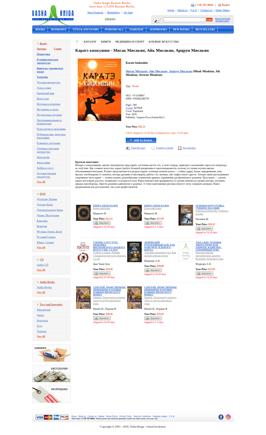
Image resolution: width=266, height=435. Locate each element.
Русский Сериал (46, 236)
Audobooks (158, 29)
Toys (39, 325)
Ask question (189, 147)
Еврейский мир (45, 93)
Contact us (206, 10)
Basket (226, 4)
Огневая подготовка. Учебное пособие (210, 206)
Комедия (42, 226)
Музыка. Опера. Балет (49, 231)
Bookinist (58, 29)
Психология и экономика (51, 128)
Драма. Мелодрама (48, 215)
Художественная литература (46, 175)
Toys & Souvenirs (86, 29)
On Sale (128, 12)
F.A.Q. (194, 10)
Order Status (223, 10)
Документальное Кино (50, 209)
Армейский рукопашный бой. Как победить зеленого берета (159, 246)
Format (129, 108)
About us (182, 10)
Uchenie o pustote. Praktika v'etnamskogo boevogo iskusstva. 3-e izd (109, 255)
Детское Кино (45, 204)
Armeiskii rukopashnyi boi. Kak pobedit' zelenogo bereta (160, 254)
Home (170, 10)
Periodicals (114, 29)
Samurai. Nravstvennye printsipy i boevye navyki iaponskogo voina (109, 300)
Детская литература (48, 82)
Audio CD (42, 264)
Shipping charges (160, 416)
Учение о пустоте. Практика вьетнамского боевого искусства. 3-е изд (109, 246)
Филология (43, 157)
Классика (42, 220)
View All (41, 182)
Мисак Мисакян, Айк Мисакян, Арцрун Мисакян (159, 71)
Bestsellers (113, 12)
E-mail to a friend (164, 147)
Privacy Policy (125, 416)
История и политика (48, 104)
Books (40, 29)
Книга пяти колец (105, 205)
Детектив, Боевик (47, 199)
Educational (43, 309)
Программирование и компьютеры (49, 122)
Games (40, 315)
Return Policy (112, 416)
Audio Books (44, 287)
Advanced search (222, 21)
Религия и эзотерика (48, 143)
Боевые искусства (164, 41)
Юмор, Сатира (45, 242)
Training (42, 331)
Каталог (90, 41)
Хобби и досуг (45, 168)
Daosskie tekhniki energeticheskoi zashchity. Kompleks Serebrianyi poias (209, 255)
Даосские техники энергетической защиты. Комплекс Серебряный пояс (209, 246)
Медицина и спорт (48, 109)
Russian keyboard (222, 18)
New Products (95, 12)
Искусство (43, 98)
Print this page (138, 147)
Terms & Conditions (142, 416)
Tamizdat (136, 29)
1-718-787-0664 (204, 4)
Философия (43, 162)
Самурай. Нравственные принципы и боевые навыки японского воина (109, 291)
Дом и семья (44, 87)
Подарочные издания (49, 114)
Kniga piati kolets (101, 208)
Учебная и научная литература (48, 150)
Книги (106, 41)
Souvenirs (42, 320)
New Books (181, 29)
